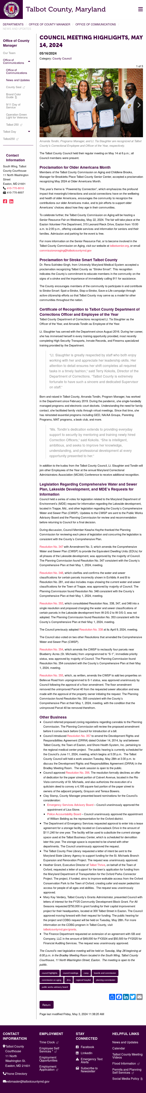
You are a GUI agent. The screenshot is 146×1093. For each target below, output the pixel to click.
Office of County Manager (49, 24)
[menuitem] (16, 52)
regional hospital (83, 979)
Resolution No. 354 (51, 649)
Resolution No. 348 (51, 573)
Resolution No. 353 (51, 603)
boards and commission (105, 972)
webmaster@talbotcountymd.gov (27, 1081)
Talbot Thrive (97, 865)
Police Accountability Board (64, 814)
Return (46, 1005)
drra (69, 979)
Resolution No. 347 (51, 546)
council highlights (49, 972)
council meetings (70, 972)
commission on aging (51, 979)
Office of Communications (95, 24)
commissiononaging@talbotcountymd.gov (66, 250)
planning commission (105, 979)
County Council (61, 58)
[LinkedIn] (11, 201)
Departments (13, 24)
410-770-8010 (15, 188)
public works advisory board (55, 986)
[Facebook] (5, 201)
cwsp (86, 972)
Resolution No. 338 (91, 629)
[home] (11, 9)
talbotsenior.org (119, 246)
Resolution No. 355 (51, 675)
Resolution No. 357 (79, 736)
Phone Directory (16, 1073)
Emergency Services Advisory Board (70, 805)
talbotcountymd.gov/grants (59, 929)
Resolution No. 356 (77, 772)
